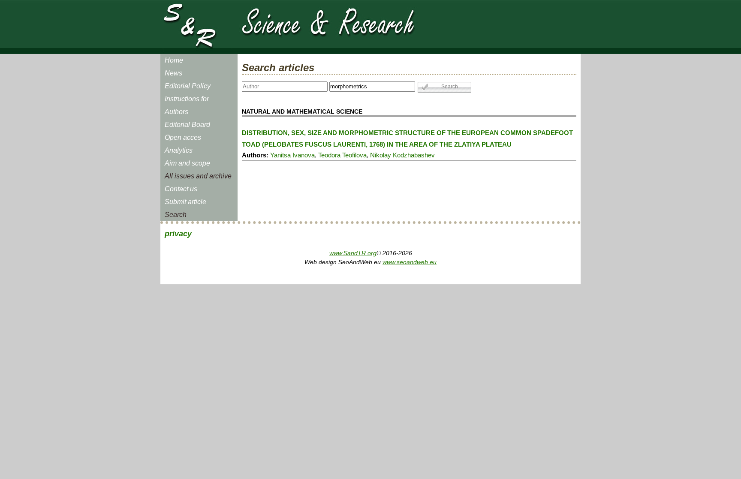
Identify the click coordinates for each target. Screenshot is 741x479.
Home (174, 60)
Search (176, 214)
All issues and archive (198, 176)
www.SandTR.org (353, 253)
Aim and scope (187, 163)
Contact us (181, 189)
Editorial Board (187, 124)
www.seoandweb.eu (410, 262)
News (173, 73)
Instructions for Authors (187, 105)
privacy (178, 233)
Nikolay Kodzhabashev (402, 155)
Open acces (183, 137)
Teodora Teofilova (342, 155)
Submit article (185, 201)
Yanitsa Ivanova (292, 155)
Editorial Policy (188, 86)
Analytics (179, 150)
